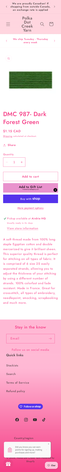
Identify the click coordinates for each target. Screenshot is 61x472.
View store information (22, 228)
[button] (8, 24)
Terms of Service (17, 383)
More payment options (31, 208)
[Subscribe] (50, 338)
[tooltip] (55, 190)
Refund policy (15, 391)
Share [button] (12, 145)
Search (11, 374)
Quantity (8, 154)
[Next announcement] (54, 6)
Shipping (7, 136)
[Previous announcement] (6, 6)
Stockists (12, 365)
